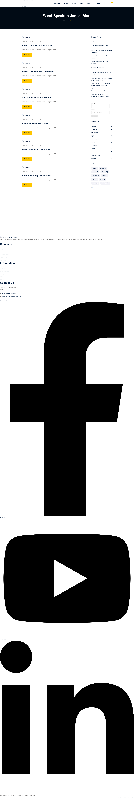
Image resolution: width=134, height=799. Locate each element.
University (94, 158)
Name (93, 103)
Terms (119, 797)
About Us (2, 249)
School (93, 152)
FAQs (1, 276)
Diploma (105, 172)
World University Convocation (36, 175)
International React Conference (37, 45)
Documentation (4, 271)
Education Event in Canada (35, 123)
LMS (95, 179)
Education (94, 129)
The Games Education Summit (37, 97)
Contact (98, 3)
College (93, 126)
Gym (92, 136)
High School (95, 139)
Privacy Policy (4, 274)
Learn (105, 175)
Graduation (94, 132)
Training (95, 183)
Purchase (130, 797)
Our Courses (3, 257)
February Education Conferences (38, 71)
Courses (74, 3)
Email (93, 109)
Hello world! (94, 42)
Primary (93, 149)
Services (89, 3)
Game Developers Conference (36, 149)
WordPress (105, 183)
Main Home (57, 3)
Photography (95, 145)
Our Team (3, 260)
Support (2, 279)
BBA (95, 168)
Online (102, 179)
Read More (27, 54)
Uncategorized (95, 155)
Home (66, 3)
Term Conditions (4, 254)
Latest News (3, 252)
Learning (94, 142)
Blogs (81, 3)
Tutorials (2, 268)
